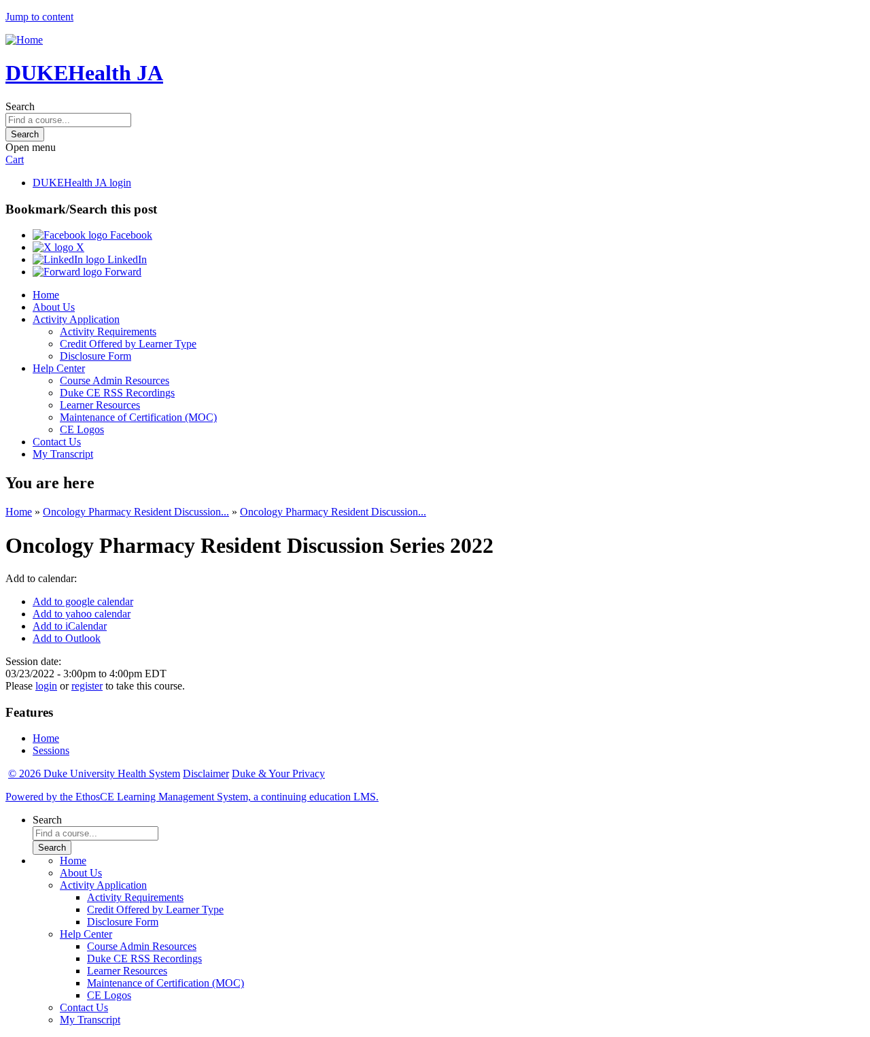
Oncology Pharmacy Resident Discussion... (136, 511)
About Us (54, 307)
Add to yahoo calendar (81, 613)
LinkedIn (126, 259)
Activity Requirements (108, 331)
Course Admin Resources (114, 380)
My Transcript (63, 454)
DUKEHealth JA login (82, 182)
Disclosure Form (95, 356)
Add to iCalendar (70, 626)
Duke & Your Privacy (278, 773)
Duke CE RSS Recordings (117, 392)
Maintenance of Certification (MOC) (138, 417)
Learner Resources (100, 405)
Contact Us (57, 441)
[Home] (24, 40)
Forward (121, 271)
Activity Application (76, 319)
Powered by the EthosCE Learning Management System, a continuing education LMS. (192, 796)
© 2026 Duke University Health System (94, 773)
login (46, 686)
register (87, 686)
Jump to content (39, 16)
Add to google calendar (83, 601)
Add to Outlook (67, 638)
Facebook (129, 235)
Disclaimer (206, 773)
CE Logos (82, 429)
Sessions (51, 750)
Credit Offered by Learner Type (128, 344)
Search (20, 106)
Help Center (59, 368)
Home (46, 295)
